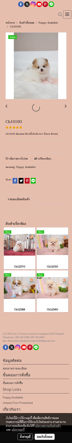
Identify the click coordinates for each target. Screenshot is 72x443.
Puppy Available (26, 167)
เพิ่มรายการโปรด (18, 159)
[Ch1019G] (36, 66)
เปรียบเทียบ (44, 159)
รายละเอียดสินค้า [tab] (19, 199)
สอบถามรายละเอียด (15, 368)
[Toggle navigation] (67, 14)
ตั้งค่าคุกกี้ (25, 436)
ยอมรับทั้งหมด (44, 436)
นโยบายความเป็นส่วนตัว (48, 425)
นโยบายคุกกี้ (18, 429)
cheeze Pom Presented (18, 403)
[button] (59, 14)
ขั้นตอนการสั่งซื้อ (13, 383)
